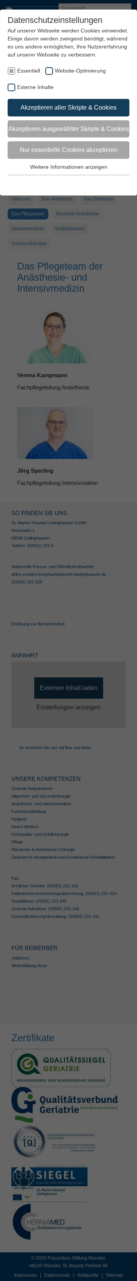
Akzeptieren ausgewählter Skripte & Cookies (68, 129)
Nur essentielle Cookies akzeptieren (69, 150)
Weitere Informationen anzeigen (68, 167)
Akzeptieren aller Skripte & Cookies (68, 107)
